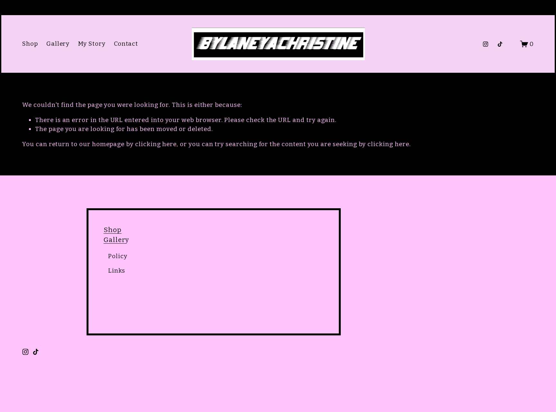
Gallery (58, 43)
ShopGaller (114, 235)
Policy (117, 256)
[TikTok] (500, 44)
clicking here (156, 144)
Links (116, 270)
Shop (30, 43)
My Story (92, 43)
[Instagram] (485, 44)
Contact (126, 43)
